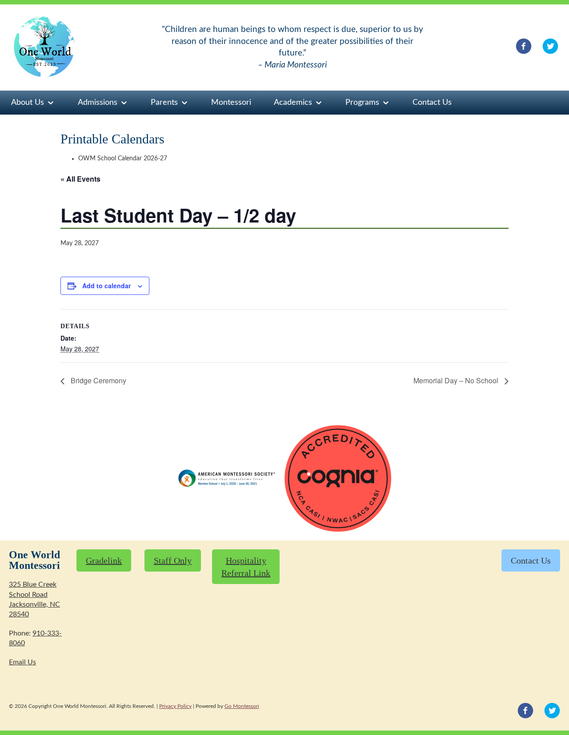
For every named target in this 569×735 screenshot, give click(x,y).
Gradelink (104, 560)
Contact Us (432, 103)
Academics (293, 103)
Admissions (97, 103)
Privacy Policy (175, 706)
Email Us (22, 662)
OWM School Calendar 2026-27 (122, 158)
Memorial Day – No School (456, 380)
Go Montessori (241, 706)
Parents (164, 103)
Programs (362, 103)
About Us (27, 103)
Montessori (231, 103)
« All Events (80, 179)
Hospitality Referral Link (245, 567)
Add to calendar (106, 285)
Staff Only (173, 560)
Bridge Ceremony (97, 380)
